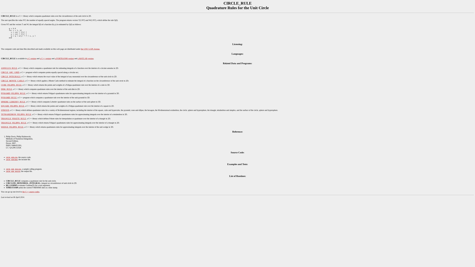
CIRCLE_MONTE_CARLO (12, 81)
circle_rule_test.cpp (13, 169)
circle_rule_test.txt (13, 171)
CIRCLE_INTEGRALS (10, 77)
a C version (31, 58)
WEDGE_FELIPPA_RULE (12, 127)
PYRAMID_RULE (9, 98)
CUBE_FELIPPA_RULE (11, 85)
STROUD (5, 110)
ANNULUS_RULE (9, 68)
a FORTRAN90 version (64, 58)
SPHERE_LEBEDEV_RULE (13, 102)
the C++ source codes (30, 192)
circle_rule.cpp (11, 157)
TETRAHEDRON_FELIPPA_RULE (16, 114)
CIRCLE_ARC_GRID (10, 72)
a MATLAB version (86, 58)
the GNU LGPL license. (90, 49)
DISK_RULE (6, 89)
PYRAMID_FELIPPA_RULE (13, 93)
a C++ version (45, 58)
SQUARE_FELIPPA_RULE (12, 106)
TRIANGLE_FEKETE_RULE (13, 119)
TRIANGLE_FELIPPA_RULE (13, 123)
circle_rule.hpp (12, 159)
